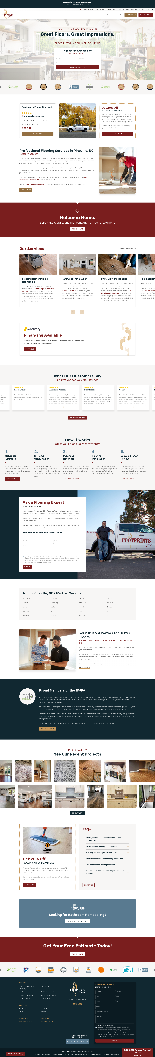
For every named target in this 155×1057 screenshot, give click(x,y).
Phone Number (26, 540)
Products (110, 15)
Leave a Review (128, 479)
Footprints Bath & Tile (76, 921)
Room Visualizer (131, 9)
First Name (58, 58)
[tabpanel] (38, 280)
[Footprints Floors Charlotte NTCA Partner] (4, 969)
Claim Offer (117, 134)
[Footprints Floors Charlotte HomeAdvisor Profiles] (42, 969)
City (117, 1001)
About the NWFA (47, 729)
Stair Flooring (45, 998)
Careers (43, 1012)
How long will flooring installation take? (101, 852)
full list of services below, (36, 184)
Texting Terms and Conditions (31, 555)
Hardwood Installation (74, 278)
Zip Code (98, 1006)
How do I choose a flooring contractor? (101, 865)
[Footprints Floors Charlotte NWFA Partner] (136, 969)
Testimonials (45, 1008)
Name (24, 536)
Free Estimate (145, 15)
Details (136, 1055)
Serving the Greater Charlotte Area (93, 9)
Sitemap (87, 1054)
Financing (111, 9)
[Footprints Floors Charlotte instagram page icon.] (148, 9)
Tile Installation (46, 986)
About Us (23, 1005)
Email (55, 540)
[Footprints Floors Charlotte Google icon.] (152, 9)
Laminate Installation (26, 995)
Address (97, 1001)
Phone (97, 996)
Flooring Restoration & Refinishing (35, 280)
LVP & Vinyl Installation (48, 992)
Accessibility (79, 1054)
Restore (141, 9)
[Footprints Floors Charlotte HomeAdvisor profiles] (29, 969)
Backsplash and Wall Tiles (49, 995)
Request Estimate (77, 67)
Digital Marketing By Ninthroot (100, 1054)
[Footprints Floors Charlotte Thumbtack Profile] (79, 969)
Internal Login (115, 1054)
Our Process (23, 1008)
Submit (27, 567)
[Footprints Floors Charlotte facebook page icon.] (146, 9)
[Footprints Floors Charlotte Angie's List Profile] (92, 969)
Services (100, 15)
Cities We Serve (47, 1021)
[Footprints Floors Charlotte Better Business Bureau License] (122, 970)
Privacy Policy (39, 562)
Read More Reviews (77, 418)
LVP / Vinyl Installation (114, 278)
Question (25, 546)
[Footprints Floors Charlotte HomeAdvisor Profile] (17, 969)
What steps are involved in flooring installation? (105, 859)
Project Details (99, 1016)
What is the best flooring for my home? (101, 846)
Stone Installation (24, 998)
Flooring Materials (73, 479)
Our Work (120, 9)
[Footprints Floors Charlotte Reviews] (27, 113)
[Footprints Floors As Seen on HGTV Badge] (106, 969)
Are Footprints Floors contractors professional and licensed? (105, 872)
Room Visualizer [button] (14, 1054)
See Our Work (77, 813)
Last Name (81, 58)
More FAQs (88, 885)
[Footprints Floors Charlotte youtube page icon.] (150, 9)
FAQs (21, 1012)
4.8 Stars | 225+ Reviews (34, 116)
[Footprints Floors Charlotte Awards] (7, 87)
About (119, 15)
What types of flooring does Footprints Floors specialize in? (104, 839)
